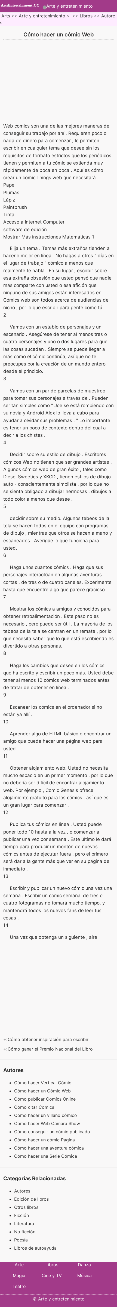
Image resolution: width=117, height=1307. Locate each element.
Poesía (21, 1240)
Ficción (21, 1215)
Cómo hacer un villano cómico (46, 1115)
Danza (84, 1264)
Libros (86, 15)
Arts (5, 15)
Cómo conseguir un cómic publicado (52, 1131)
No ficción (24, 1231)
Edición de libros (31, 1199)
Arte (19, 1264)
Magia (19, 1275)
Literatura (24, 1223)
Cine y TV (52, 1275)
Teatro (19, 1286)
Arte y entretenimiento (69, 6)
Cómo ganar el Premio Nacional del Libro (51, 1049)
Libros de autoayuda (35, 1248)
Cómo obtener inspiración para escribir (49, 1039)
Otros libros (26, 1207)
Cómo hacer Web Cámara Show (47, 1123)
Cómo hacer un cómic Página (45, 1139)
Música (84, 1275)
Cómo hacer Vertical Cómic (43, 1082)
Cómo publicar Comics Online (45, 1099)
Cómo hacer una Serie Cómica (46, 1156)
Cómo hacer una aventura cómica (49, 1148)
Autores (22, 1191)
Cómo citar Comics (35, 1107)
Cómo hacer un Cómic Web (43, 1091)
